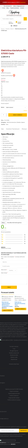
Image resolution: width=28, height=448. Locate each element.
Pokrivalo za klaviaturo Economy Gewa (20, 304)
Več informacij (11, 100)
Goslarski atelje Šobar (14, 364)
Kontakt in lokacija (14, 346)
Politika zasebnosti (14, 395)
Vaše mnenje (4, 273)
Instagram (2, 382)
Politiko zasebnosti (4, 436)
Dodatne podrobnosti (12, 129)
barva (2, 107)
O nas (14, 348)
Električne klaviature (11, 122)
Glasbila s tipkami (10, 28)
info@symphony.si (4, 418)
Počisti (25, 110)
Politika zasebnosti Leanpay (14, 400)
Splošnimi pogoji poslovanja (16, 436)
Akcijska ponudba (14, 355)
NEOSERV (13, 444)
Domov (2, 28)
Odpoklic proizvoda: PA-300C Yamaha (14, 389)
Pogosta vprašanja (14, 391)
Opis (2, 129)
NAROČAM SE (23, 430)
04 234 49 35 (3, 411)
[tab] (2, 129)
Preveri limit (22, 2)
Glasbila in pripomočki (14, 353)
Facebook (2, 375)
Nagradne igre (14, 359)
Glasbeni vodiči (14, 357)
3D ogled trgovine (14, 350)
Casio (7, 124)
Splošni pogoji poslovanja (14, 393)
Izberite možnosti (7, 310)
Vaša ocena (4, 269)
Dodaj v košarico (17, 114)
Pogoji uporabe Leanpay (14, 397)
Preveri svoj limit (5, 103)
